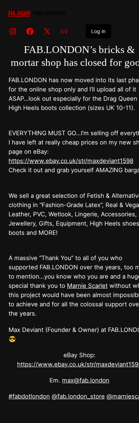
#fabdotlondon (29, 396)
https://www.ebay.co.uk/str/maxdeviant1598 (71, 160)
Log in (98, 31)
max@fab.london (85, 380)
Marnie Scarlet (87, 285)
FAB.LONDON (49, 13)
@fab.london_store (78, 396)
